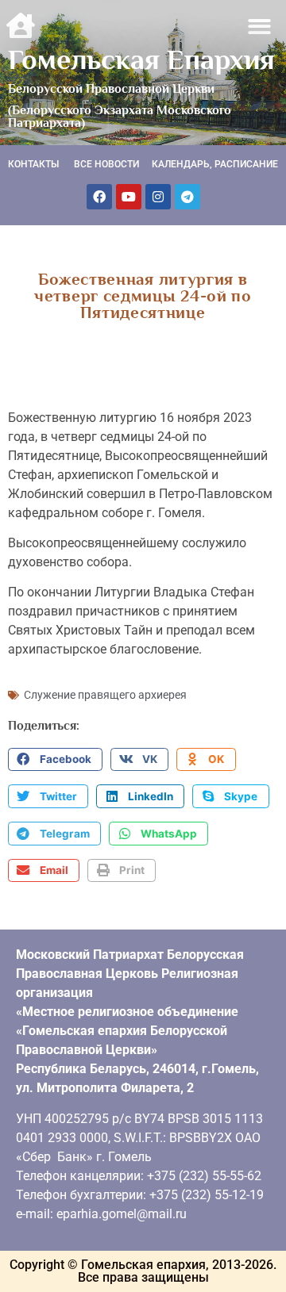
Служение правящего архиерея (105, 694)
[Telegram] (187, 196)
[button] (260, 26)
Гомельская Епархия (141, 59)
